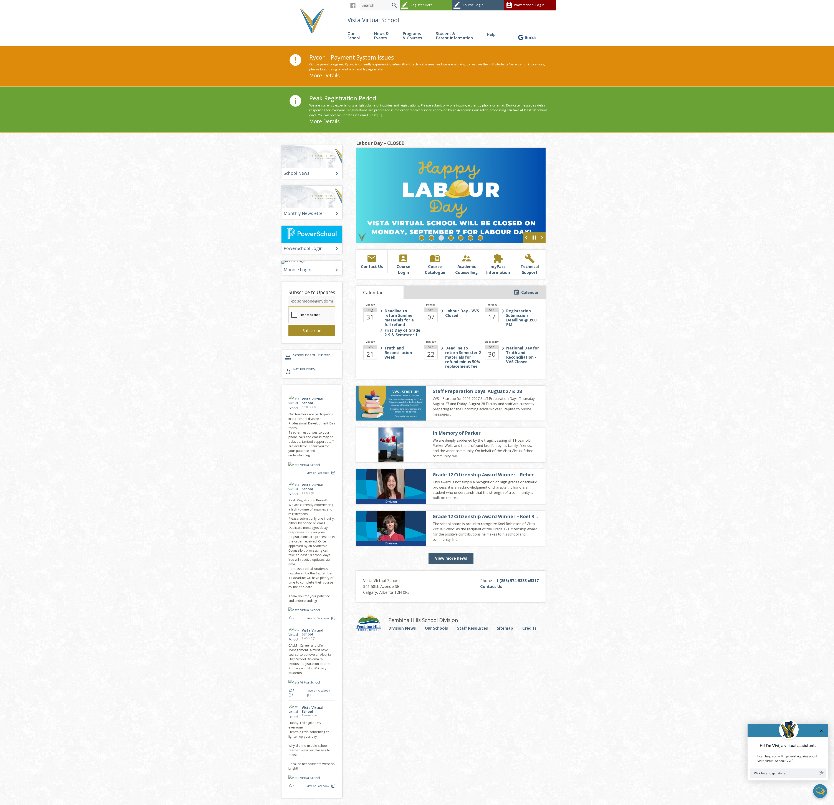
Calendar (530, 292)
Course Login (468, 5)
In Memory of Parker (457, 433)
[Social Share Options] (333, 473)
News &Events (381, 36)
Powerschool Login (525, 5)
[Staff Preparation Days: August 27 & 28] (391, 403)
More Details (324, 75)
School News (296, 173)
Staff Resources (472, 628)
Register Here (416, 5)
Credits (529, 628)
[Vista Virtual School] (313, 20)
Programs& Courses (412, 36)
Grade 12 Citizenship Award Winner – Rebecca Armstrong (499, 475)
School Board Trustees (308, 357)
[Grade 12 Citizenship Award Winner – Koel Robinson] (391, 528)
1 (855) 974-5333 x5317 (517, 580)
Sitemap (505, 628)
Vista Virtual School (373, 20)
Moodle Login (297, 270)
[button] (788, 773)
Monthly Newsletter (304, 213)
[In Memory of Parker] (391, 444)
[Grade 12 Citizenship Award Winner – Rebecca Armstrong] (391, 486)
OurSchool (354, 36)
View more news (451, 558)
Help (491, 34)
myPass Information (498, 264)
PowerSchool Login (303, 248)
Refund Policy (300, 371)
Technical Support (530, 264)
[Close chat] (821, 730)
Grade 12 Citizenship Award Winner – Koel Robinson (493, 516)
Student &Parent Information (454, 36)
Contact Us (372, 261)
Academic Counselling (466, 264)
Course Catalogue (435, 264)
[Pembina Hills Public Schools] (372, 622)
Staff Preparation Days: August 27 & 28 (477, 391)
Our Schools (436, 628)
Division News (402, 628)
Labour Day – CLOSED (380, 143)
